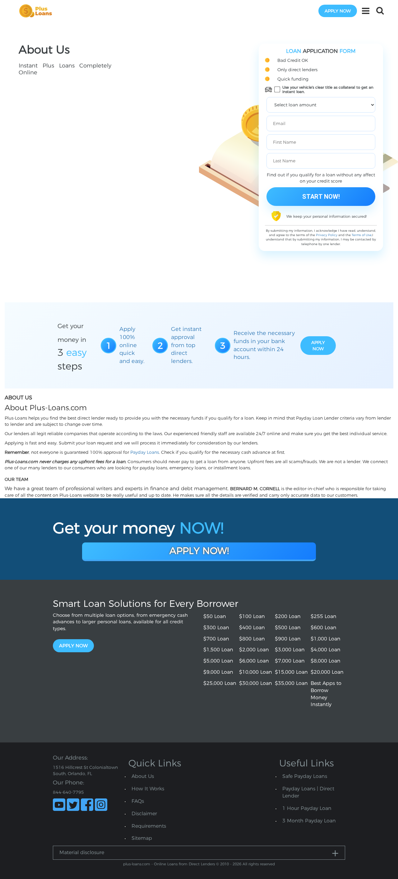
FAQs (138, 801)
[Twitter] (73, 804)
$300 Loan (216, 627)
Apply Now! (199, 550)
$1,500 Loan (218, 650)
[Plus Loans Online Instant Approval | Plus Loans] (38, 10)
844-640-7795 (68, 792)
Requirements (149, 826)
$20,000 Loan (327, 672)
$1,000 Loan (325, 639)
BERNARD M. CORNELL (255, 488)
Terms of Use (362, 235)
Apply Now (73, 646)
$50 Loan (214, 616)
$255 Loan (323, 616)
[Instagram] (101, 804)
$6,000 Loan (254, 661)
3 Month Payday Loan (309, 821)
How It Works (148, 789)
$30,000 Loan (255, 683)
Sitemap (142, 838)
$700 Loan (216, 639)
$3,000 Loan (290, 650)
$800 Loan (252, 639)
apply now (338, 11)
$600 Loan (323, 627)
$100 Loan (252, 616)
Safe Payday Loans (304, 776)
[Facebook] (87, 804)
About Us (143, 776)
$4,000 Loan (325, 650)
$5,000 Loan (218, 661)
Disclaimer (144, 813)
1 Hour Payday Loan (306, 808)
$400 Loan (252, 627)
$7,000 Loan (290, 661)
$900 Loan (288, 639)
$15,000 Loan (291, 672)
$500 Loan (288, 627)
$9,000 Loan (218, 672)
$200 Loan (288, 616)
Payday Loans (144, 452)
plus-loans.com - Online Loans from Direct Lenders (169, 864)
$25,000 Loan (219, 683)
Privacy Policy (326, 235)
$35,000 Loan (291, 683)
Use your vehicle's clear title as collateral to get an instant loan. (327, 89)
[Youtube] (59, 804)
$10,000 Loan (255, 672)
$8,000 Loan (325, 661)
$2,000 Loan (254, 650)
